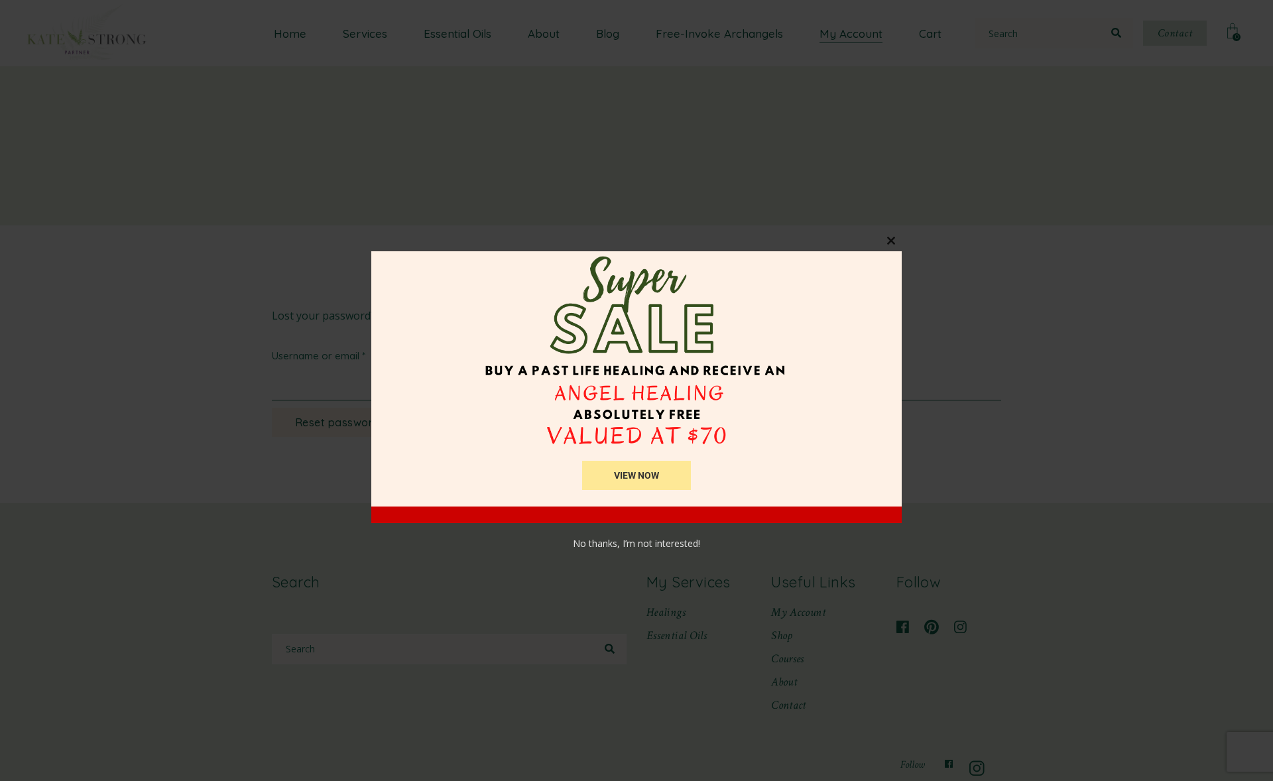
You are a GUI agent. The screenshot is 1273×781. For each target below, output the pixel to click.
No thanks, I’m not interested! (636, 543)
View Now (636, 475)
